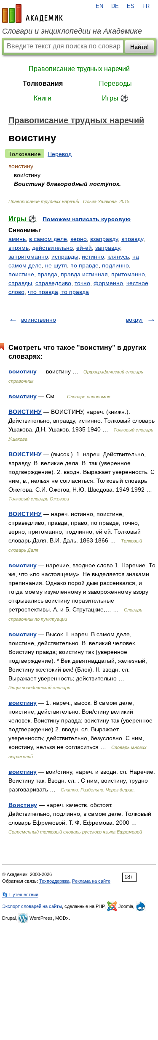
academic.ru (32, 13)
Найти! (139, 46)
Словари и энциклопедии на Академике (72, 31)
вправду (132, 239)
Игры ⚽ (115, 98)
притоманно (128, 274)
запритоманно (28, 256)
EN (99, 6)
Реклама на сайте (91, 881)
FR (146, 6)
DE (115, 6)
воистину (22, 371)
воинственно (38, 319)
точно (82, 283)
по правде (84, 265)
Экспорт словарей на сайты (32, 906)
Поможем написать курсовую (87, 219)
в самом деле (48, 239)
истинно (93, 256)
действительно (52, 247)
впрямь (18, 247)
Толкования (43, 83)
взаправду (104, 239)
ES (130, 6)
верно (78, 239)
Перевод (60, 154)
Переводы (115, 83)
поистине (21, 274)
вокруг (134, 319)
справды (20, 283)
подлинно (115, 265)
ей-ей (84, 247)
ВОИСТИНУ (25, 411)
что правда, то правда (58, 291)
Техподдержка (54, 881)
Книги (42, 98)
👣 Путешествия (20, 894)
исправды (64, 256)
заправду (107, 247)
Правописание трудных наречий (79, 68)
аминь (17, 239)
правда (47, 274)
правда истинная (84, 274)
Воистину (22, 805)
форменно (108, 283)
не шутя (56, 265)
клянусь (118, 256)
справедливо (53, 283)
